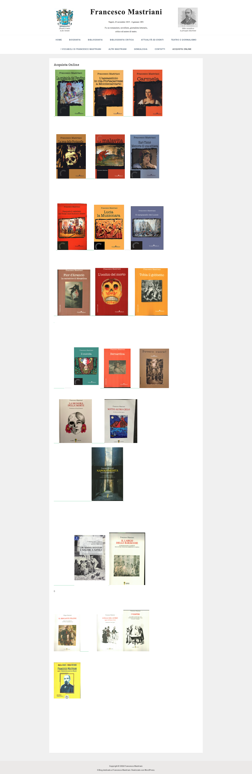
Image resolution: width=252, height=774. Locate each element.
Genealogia (140, 49)
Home (59, 40)
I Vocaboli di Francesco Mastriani (81, 49)
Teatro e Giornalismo (183, 40)
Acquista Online (181, 49)
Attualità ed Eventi (152, 40)
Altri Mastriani (118, 49)
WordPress (149, 770)
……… (92, 315)
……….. (131, 315)
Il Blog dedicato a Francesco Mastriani (113, 770)
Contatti (160, 49)
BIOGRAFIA (75, 40)
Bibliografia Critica (122, 40)
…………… (90, 249)
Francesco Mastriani (133, 766)
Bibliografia (95, 40)
